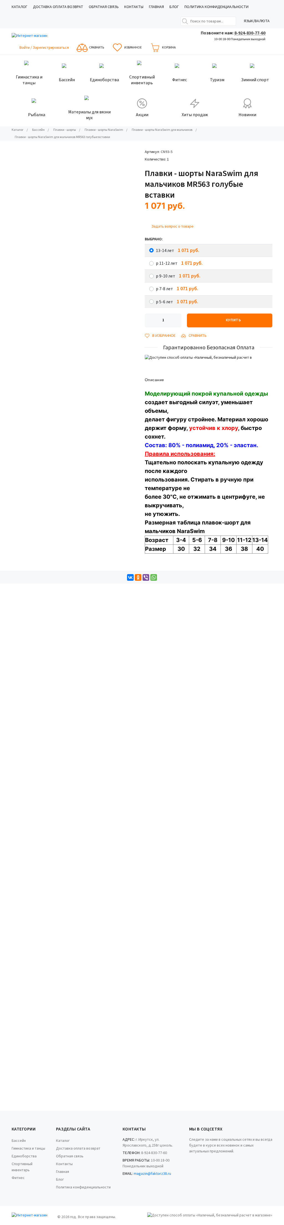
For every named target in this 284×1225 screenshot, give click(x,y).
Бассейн (19, 1140)
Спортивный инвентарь (22, 1167)
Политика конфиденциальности (216, 7)
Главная (156, 7)
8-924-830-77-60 (249, 33)
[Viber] (146, 577)
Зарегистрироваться (51, 47)
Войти (25, 47)
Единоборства (24, 1156)
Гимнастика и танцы (28, 1148)
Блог (174, 7)
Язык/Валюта (257, 21)
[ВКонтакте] (130, 577)
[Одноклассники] (138, 577)
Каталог (19, 7)
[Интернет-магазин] (32, 36)
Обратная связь (104, 7)
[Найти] (185, 21)
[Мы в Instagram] (197, 1159)
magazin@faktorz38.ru (152, 1173)
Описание (154, 380)
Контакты (133, 7)
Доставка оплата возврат (58, 7)
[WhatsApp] (153, 577)
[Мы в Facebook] (190, 1159)
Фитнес (18, 1178)
